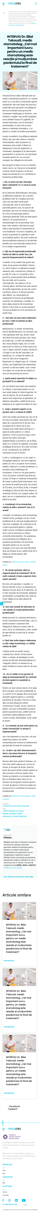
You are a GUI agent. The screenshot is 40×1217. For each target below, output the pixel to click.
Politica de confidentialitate (32, 1209)
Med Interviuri (23, 806)
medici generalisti (10, 811)
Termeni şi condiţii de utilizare (20, 1209)
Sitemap (13, 1209)
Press (4, 1170)
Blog (4, 1183)
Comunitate (8, 1177)
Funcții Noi (6, 1195)
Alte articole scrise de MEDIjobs (18, 877)
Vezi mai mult (9, 961)
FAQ (4, 1173)
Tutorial (5, 1192)
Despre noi (7, 1165)
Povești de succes (10, 806)
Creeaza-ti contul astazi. (13, 868)
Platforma (7, 1186)
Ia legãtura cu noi (10, 1204)
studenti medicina (19, 816)
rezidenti (13, 814)
